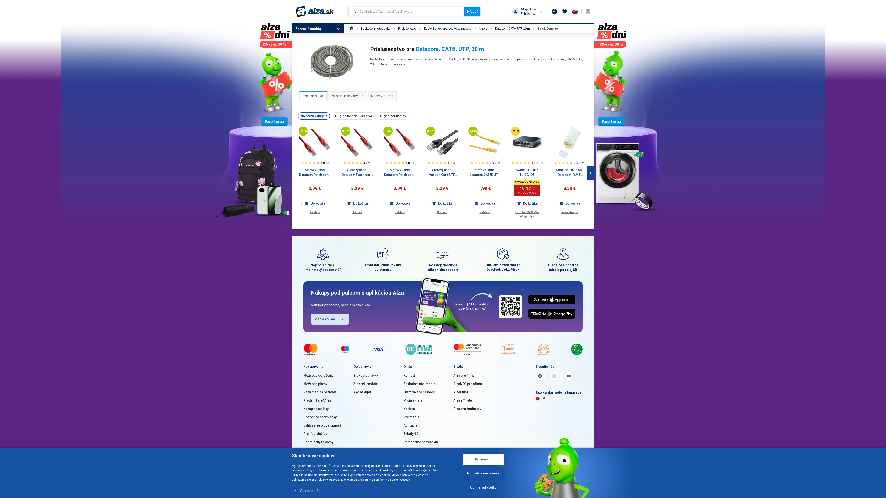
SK (544, 398)
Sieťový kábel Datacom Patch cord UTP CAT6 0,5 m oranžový (357, 172)
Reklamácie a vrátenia (320, 392)
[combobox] (406, 11)
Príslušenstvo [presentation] (313, 96)
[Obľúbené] (564, 11)
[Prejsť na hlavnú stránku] (315, 11)
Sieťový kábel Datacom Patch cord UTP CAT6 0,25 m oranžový (314, 172)
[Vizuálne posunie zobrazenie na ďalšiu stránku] (590, 173)
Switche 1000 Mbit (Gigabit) (527, 214)
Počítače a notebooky (375, 28)
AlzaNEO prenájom (467, 384)
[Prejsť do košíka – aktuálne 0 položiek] (587, 11)
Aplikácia (410, 425)
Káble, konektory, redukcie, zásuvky (447, 28)
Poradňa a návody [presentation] (347, 96)
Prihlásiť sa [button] (528, 13)
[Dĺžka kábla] (303, 131)
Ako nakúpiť (362, 392)
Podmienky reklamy (318, 442)
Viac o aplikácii (326, 319)
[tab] (313, 96)
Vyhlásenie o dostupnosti (322, 425)
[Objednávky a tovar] (554, 11)
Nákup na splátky (316, 409)
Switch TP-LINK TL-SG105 (527, 172)
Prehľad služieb (315, 434)
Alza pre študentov (467, 409)
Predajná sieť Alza (317, 400)
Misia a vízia (413, 400)
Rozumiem (483, 459)
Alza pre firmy (463, 375)
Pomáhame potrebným (421, 442)
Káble (483, 28)
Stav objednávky (365, 375)
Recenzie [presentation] (382, 96)
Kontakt (409, 375)
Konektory (569, 212)
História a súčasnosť (419, 392)
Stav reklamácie (365, 384)
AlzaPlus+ (461, 392)
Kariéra (409, 409)
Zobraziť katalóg (308, 29)
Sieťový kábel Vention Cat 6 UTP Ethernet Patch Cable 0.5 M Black (442, 172)
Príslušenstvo (407, 28)
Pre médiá (411, 417)
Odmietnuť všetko (483, 487)
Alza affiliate (462, 400)
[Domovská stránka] (351, 28)
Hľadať (472, 11)
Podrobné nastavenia (483, 473)
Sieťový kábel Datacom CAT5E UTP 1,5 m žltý (484, 172)
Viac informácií (310, 490)
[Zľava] (515, 131)
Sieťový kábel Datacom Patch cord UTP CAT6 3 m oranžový (399, 172)
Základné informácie (419, 384)
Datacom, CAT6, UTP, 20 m (512, 28)
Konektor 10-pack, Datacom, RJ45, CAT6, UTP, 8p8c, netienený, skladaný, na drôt (569, 172)
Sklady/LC (411, 434)
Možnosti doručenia (318, 375)
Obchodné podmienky (320, 417)
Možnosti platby (315, 384)
